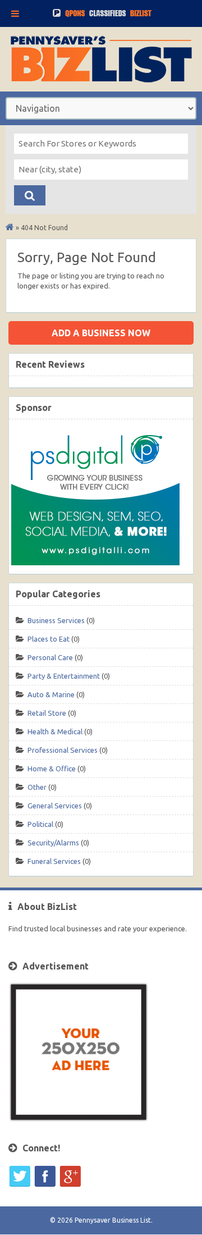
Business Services (56, 620)
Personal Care (50, 657)
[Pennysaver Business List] (10, 227)
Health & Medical (54, 731)
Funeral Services (54, 861)
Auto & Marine (51, 694)
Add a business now (101, 333)
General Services (54, 805)
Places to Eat (48, 639)
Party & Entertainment (63, 676)
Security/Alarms (53, 843)
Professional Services (62, 750)
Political (40, 824)
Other (37, 787)
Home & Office (51, 768)
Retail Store (46, 713)
